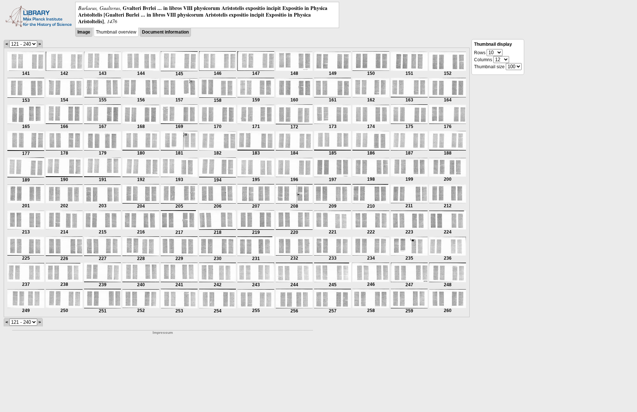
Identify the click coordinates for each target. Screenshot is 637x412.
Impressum (163, 332)
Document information (165, 32)
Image (83, 32)
